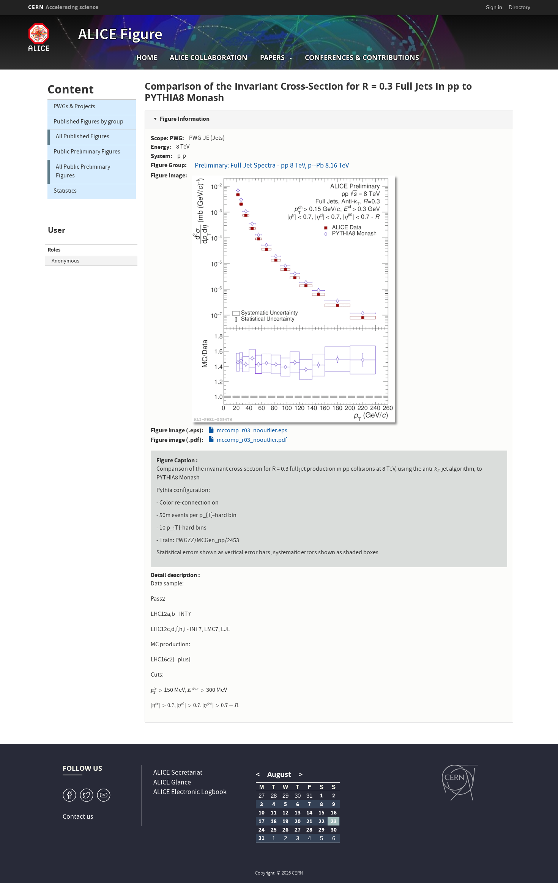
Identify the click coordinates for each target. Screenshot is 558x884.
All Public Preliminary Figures (83, 172)
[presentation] (437, 469)
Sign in (494, 7)
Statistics (65, 191)
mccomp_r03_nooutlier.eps (252, 431)
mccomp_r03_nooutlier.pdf (252, 440)
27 (262, 795)
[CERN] (460, 782)
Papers (272, 57)
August (279, 774)
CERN (63, 7)
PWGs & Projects (74, 107)
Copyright (265, 873)
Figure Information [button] (185, 119)
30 (298, 795)
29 (285, 795)
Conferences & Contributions (362, 57)
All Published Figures (82, 137)
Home (146, 57)
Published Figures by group (88, 122)
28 (274, 795)
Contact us (78, 817)
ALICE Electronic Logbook (190, 793)
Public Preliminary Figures (87, 152)
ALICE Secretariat (177, 773)
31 (309, 795)
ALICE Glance (172, 783)
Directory (519, 7)
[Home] (51, 37)
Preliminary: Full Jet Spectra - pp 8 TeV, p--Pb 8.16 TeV (272, 166)
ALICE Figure (120, 36)
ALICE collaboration (208, 57)
